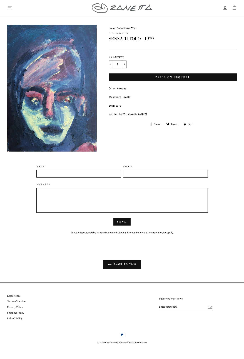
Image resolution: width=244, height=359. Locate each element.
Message (43, 184)
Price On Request (172, 77)
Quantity (116, 57)
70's (133, 28)
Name (40, 166)
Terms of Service (157, 232)
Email (128, 166)
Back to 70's (124, 264)
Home (112, 28)
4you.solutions (139, 342)
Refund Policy (15, 318)
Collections (123, 28)
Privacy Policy (135, 232)
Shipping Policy (15, 313)
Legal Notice (14, 296)
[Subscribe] (210, 307)
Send (122, 221)
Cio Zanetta (119, 33)
